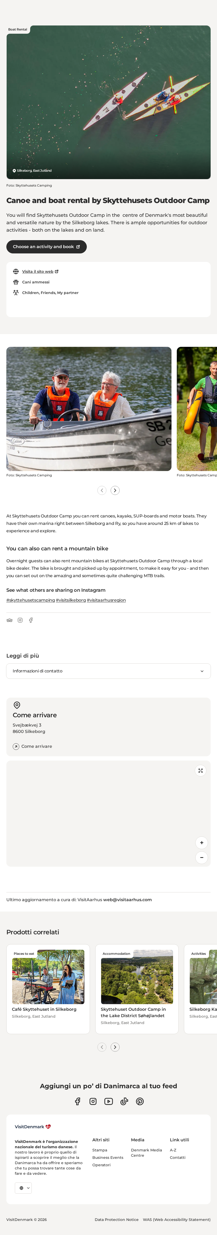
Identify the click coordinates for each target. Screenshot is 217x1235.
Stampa (99, 1150)
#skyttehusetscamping (30, 600)
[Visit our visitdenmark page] (108, 1101)
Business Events (107, 1157)
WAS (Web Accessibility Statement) (177, 1219)
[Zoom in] (201, 842)
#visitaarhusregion (106, 600)
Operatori (101, 1165)
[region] (108, 814)
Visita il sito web (37, 271)
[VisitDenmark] (33, 1126)
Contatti (178, 1157)
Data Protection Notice (117, 1219)
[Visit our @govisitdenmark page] (124, 1101)
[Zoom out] (201, 857)
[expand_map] (200, 770)
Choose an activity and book (43, 246)
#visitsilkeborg (71, 600)
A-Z (173, 1150)
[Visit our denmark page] (77, 1101)
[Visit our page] (93, 1101)
